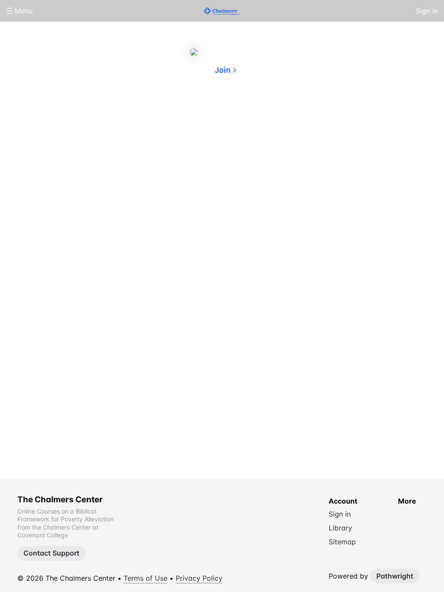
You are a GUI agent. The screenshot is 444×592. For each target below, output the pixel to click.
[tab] (187, 112)
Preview (257, 111)
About (187, 111)
